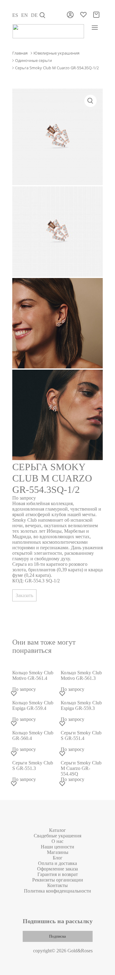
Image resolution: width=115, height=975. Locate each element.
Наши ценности (57, 846)
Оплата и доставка (57, 863)
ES (15, 15)
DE (34, 15)
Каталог (57, 830)
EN (24, 15)
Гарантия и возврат (57, 874)
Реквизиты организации (57, 879)
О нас (57, 841)
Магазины (57, 852)
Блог (58, 857)
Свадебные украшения (57, 835)
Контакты (57, 885)
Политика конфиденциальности (57, 890)
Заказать (24, 595)
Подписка (57, 936)
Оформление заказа (57, 868)
